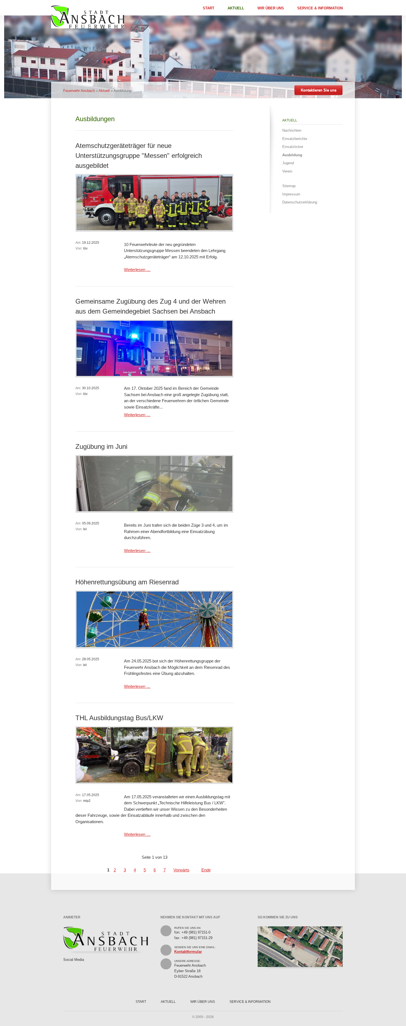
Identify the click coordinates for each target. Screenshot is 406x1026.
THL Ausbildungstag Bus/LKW (119, 718)
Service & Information (320, 8)
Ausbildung (292, 155)
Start (208, 8)
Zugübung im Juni (101, 446)
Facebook (66, 965)
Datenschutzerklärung (299, 202)
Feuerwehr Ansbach (79, 91)
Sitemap (289, 186)
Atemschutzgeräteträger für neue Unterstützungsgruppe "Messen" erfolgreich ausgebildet (138, 155)
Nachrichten (291, 130)
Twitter (74, 965)
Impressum (291, 194)
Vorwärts (181, 870)
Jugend (288, 163)
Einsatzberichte (294, 139)
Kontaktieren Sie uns (318, 90)
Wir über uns (270, 8)
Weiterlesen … (137, 269)
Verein (287, 171)
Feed (83, 965)
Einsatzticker (292, 147)
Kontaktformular (188, 952)
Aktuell (236, 8)
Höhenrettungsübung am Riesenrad (127, 582)
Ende (206, 870)
